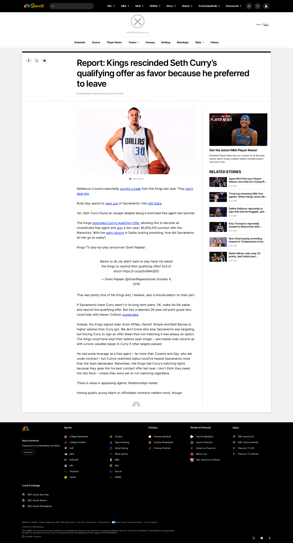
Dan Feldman (85, 93)
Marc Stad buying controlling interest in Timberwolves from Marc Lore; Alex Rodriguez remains (246, 240)
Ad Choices (91, 522)
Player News (114, 42)
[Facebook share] (29, 61)
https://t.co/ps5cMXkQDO (140, 271)
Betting (165, 42)
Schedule (79, 42)
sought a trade (130, 189)
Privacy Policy (103, 522)
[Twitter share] (37, 61)
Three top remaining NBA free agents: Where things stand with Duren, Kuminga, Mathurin (247, 195)
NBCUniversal (38, 527)
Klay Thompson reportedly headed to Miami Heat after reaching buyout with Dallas (245, 225)
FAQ (57, 522)
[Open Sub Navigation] (114, 6)
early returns (115, 233)
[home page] (34, 6)
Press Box (81, 522)
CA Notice (138, 522)
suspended (130, 314)
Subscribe (28, 452)
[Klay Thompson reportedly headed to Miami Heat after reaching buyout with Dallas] (218, 227)
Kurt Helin (233, 186)
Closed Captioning (46, 522)
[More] (249, 6)
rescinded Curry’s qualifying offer (115, 223)
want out (111, 203)
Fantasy (150, 42)
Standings (183, 42)
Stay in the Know (30, 440)
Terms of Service (150, 522)
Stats (198, 42)
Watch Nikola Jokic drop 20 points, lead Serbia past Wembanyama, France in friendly (247, 255)
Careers (34, 522)
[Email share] (45, 61)
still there (154, 203)
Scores (96, 42)
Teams (132, 42)
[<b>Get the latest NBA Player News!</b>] (238, 129)
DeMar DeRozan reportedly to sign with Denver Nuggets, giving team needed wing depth (248, 210)
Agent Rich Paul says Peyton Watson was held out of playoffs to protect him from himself (247, 180)
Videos (214, 42)
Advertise (26, 522)
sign (120, 228)
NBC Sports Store (68, 522)
